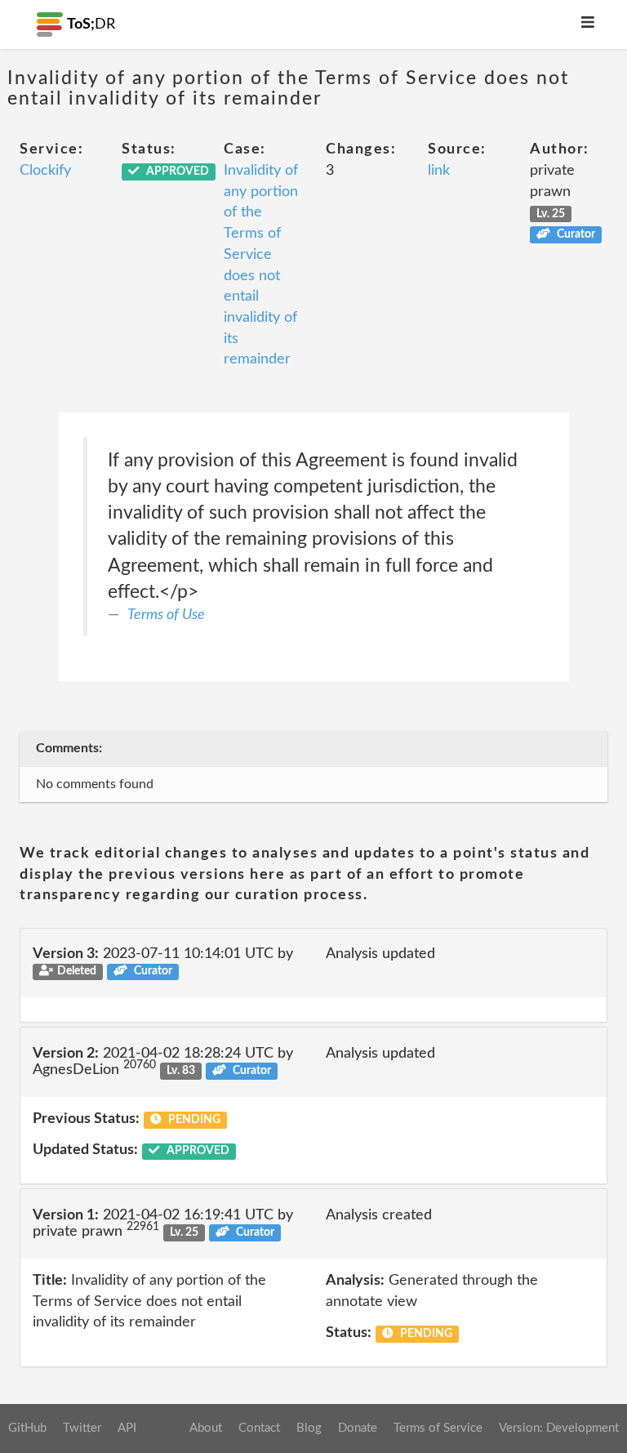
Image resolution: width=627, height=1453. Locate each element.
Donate (357, 1428)
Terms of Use (166, 615)
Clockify (45, 170)
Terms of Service (438, 1428)
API (127, 1428)
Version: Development (559, 1428)
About (205, 1428)
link (439, 170)
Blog (309, 1428)
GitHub (27, 1428)
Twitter (82, 1428)
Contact (259, 1428)
